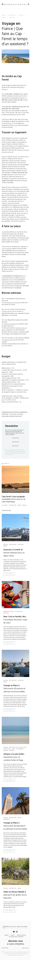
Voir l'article (9, 574)
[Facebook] (14, 931)
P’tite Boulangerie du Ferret (11, 302)
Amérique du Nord (8, 611)
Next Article (5, 463)
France (4, 17)
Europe (21, 15)
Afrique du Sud (13, 747)
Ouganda (11, 750)
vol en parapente (7, 248)
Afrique (5, 544)
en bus (16, 125)
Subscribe (14, 446)
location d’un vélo (22, 261)
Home (3, 15)
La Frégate (23, 217)
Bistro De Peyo (8, 311)
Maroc (5, 546)
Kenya (13, 749)
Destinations (12, 15)
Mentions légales (21, 935)
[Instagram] (17, 931)
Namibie (5, 750)
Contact (13, 935)
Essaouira (20, 544)
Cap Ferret (12, 17)
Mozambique (20, 749)
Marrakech (6, 819)
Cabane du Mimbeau (9, 324)
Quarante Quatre (9, 340)
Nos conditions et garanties (16, 937)
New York (6, 613)
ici (24, 221)
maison (18, 187)
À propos (6, 935)
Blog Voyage (22, 747)
